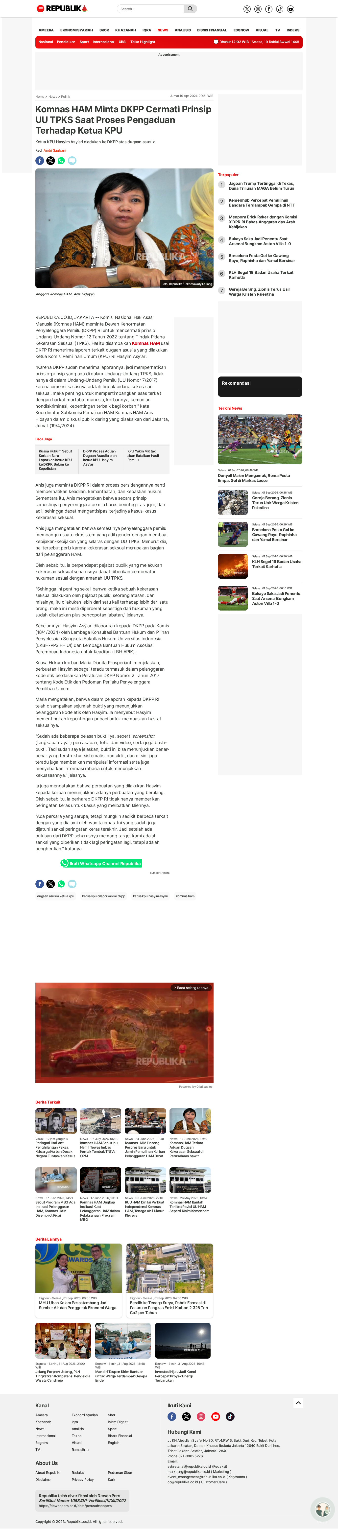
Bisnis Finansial (212, 30)
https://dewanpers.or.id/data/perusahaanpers (75, 1506)
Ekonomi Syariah (76, 30)
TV (277, 30)
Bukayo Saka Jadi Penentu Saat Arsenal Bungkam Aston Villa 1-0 (260, 241)
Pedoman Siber (120, 1472)
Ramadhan (80, 1449)
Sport (84, 42)
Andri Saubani (55, 150)
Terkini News (230, 408)
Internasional (104, 42)
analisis (183, 30)
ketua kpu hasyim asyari (150, 896)
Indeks (293, 30)
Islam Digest (117, 1422)
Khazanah (43, 1422)
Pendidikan (66, 42)
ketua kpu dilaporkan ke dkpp (103, 896)
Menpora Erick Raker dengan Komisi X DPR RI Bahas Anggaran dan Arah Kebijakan (263, 221)
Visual (76, 1442)
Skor (111, 1415)
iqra (147, 30)
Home (39, 96)
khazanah (125, 30)
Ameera (41, 1415)
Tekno (76, 1436)
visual (262, 30)
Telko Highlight (142, 42)
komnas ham (185, 896)
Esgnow (41, 1442)
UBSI (122, 42)
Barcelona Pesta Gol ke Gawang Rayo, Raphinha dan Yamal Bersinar (262, 258)
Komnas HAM (146, 343)
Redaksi (78, 1472)
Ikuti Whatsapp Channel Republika (105, 863)
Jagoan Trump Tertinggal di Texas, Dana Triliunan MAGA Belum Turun (261, 186)
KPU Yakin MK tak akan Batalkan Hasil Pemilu (143, 455)
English (113, 1442)
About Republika (48, 1472)
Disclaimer (43, 1479)
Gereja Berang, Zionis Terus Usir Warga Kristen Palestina (259, 292)
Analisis (78, 1429)
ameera (46, 30)
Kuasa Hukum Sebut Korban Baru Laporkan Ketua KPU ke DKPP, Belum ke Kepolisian (55, 460)
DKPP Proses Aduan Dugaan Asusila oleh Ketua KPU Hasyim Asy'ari (100, 457)
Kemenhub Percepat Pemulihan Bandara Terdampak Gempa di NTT (262, 203)
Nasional (46, 42)
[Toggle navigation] (40, 9)
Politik (65, 96)
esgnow (241, 30)
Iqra (75, 1422)
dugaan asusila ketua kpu (55, 896)
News (52, 96)
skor (104, 30)
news (163, 30)
